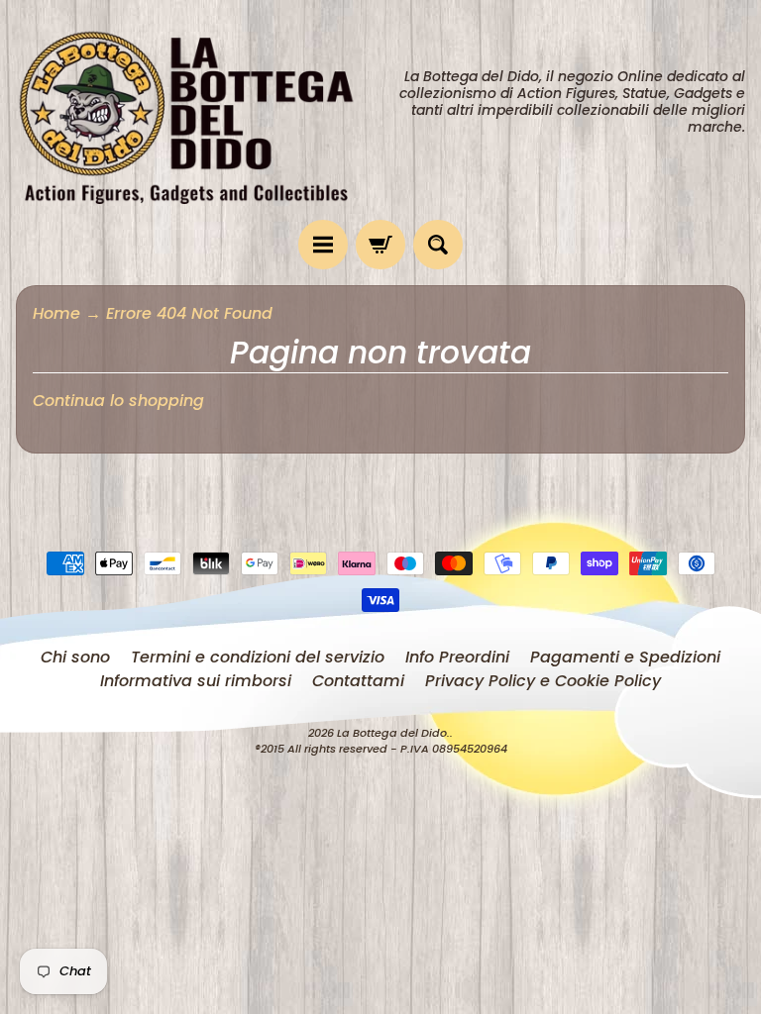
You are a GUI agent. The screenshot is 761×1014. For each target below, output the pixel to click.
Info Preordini (457, 657)
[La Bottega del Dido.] (198, 110)
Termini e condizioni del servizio (257, 657)
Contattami (358, 680)
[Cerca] (438, 244)
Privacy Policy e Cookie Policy (543, 680)
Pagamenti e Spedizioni (625, 657)
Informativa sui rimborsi (195, 680)
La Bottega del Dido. (393, 733)
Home (56, 313)
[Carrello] (380, 244)
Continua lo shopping (118, 400)
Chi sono (75, 657)
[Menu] (323, 244)
